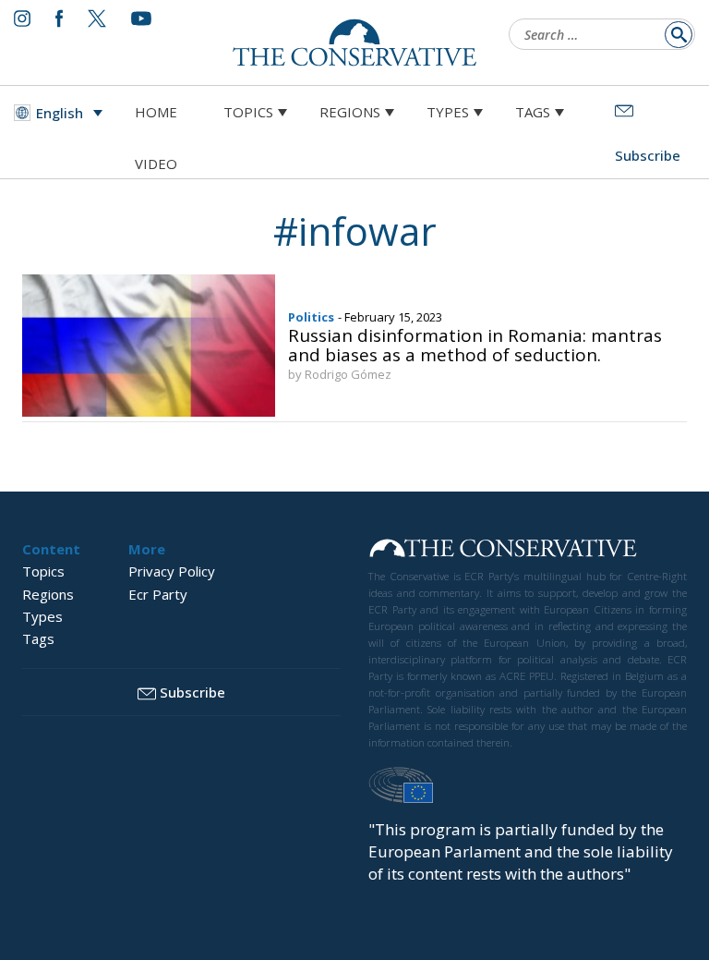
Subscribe (192, 692)
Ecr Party (157, 594)
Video (156, 163)
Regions (349, 112)
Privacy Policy (171, 571)
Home (156, 112)
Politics (311, 317)
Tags (532, 112)
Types (448, 112)
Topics (248, 112)
